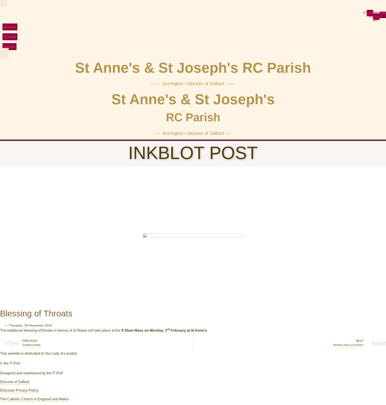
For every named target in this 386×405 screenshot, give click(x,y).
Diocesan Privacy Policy (19, 390)
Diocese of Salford (14, 382)
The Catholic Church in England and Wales (34, 399)
